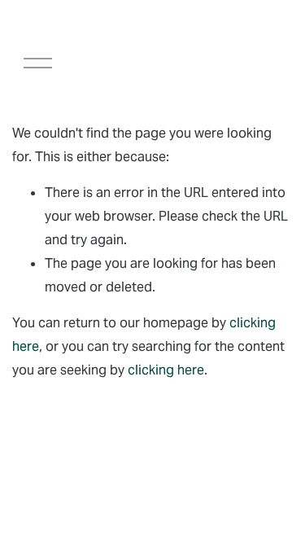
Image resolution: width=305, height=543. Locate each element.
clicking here (166, 370)
